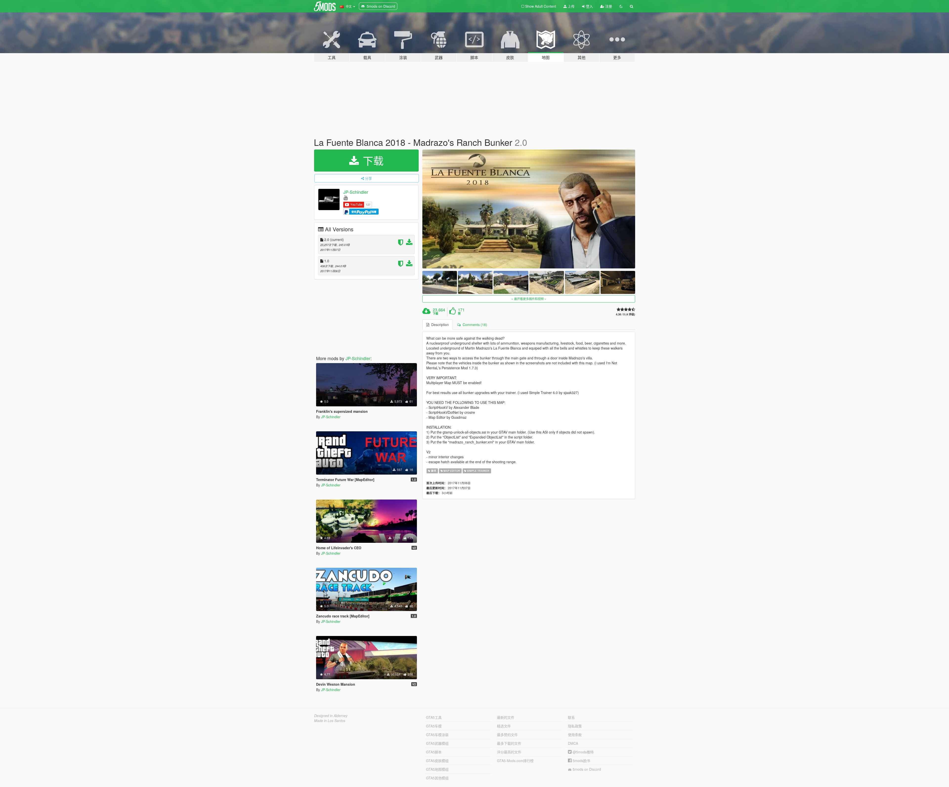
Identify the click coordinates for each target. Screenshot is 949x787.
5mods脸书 (581, 760)
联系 (571, 717)
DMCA (573, 743)
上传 (571, 6)
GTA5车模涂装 (437, 734)
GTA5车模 (434, 725)
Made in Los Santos (329, 720)
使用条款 (575, 734)
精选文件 (504, 725)
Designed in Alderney (330, 715)
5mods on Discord (586, 769)
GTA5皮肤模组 (437, 760)
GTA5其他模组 (437, 777)
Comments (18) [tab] (474, 324)
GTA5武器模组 (437, 743)
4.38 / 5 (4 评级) (625, 314)
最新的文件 (505, 717)
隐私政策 (575, 725)
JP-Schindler (355, 192)
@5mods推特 (583, 751)
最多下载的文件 (509, 743)
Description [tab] (439, 324)
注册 (608, 6)
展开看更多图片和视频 (528, 299)
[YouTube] (345, 197)
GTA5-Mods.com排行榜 (515, 760)
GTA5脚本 (434, 751)
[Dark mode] (621, 6)
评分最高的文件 (509, 751)
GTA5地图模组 (437, 769)
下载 (372, 160)
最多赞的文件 (507, 734)
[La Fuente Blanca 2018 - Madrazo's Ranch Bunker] (528, 209)
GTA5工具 (434, 717)
